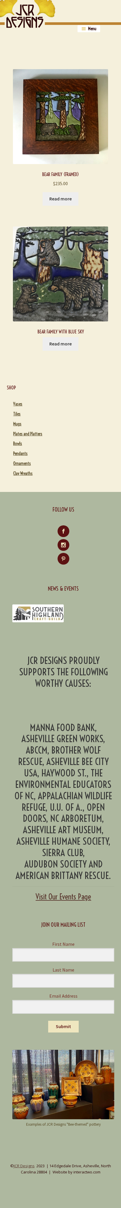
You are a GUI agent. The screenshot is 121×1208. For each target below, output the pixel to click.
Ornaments (22, 463)
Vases (17, 404)
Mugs (17, 424)
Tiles (17, 414)
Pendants (20, 453)
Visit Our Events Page (63, 897)
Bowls (17, 443)
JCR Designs (24, 1165)
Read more (60, 199)
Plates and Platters (27, 434)
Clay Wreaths (23, 473)
